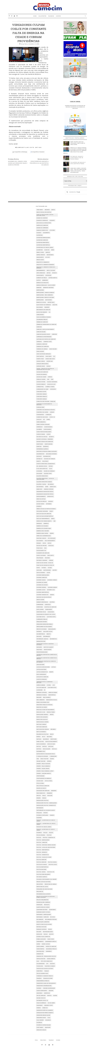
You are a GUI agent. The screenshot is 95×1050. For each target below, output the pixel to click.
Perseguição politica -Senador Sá (46, 805)
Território (40, 971)
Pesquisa (39, 812)
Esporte (50, 501)
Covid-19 (39, 419)
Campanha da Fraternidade (44, 336)
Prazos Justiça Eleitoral (44, 881)
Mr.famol (53, 729)
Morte (52, 714)
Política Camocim (41, 862)
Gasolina (39, 570)
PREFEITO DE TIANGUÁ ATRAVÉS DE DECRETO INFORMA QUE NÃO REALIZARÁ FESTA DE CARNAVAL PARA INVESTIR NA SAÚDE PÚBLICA (75, 150)
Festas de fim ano (42, 545)
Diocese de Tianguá (49, 458)
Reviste (51, 934)
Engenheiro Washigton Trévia (45, 491)
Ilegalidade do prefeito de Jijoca (46, 614)
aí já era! (52, 230)
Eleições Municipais (42, 475)
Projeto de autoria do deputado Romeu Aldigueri (46, 897)
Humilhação (48, 609)
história (52, 602)
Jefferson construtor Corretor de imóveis (47, 658)
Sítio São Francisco (46, 961)
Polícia (51, 832)
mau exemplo (46, 697)
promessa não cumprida (43, 902)
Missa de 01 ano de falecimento (45, 709)
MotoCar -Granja (41, 724)
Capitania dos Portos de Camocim (46, 339)
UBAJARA (51, 990)
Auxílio (39, 280)
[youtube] (14, 16)
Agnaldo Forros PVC (42, 230)
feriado (39, 543)
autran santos (53, 277)
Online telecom (41, 761)
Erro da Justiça (41, 498)
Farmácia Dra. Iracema (43, 530)
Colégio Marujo (41, 384)
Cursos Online (41, 434)
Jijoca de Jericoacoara (43, 667)
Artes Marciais (41, 272)
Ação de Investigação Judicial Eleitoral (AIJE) (45, 215)
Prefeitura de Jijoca (42, 886)
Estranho (48, 503)
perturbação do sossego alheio (46, 810)
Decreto (51, 436)
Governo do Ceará (42, 582)
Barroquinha (40, 290)
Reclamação (40, 919)
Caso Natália (40, 356)
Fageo (51, 511)
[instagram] (17, 16)
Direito (39, 461)
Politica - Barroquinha (43, 840)
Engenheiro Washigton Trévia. (45, 494)
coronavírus (40, 414)
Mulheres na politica (42, 734)
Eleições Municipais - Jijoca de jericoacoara (45, 479)
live (54, 685)
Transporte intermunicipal (44, 985)
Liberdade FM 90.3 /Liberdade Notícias (45, 682)
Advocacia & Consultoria (44, 222)
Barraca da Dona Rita (42, 282)
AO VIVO (47, 257)
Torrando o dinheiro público (45, 975)
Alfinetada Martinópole (43, 245)
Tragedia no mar (47, 978)
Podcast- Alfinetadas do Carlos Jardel (46, 830)
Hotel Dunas (40, 609)
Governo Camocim (42, 577)
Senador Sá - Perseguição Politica (46, 956)
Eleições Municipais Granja (44, 481)
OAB (38, 758)
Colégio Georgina (52, 381)
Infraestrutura (41, 641)
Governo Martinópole (43, 592)
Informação (46, 636)
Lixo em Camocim (41, 687)
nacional (49, 736)
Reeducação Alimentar (43, 921)
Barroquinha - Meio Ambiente (45, 294)
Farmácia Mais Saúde (42, 533)
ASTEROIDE (48, 275)
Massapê (39, 697)
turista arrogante (42, 990)
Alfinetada (40, 235)
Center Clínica (41, 361)
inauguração (52, 629)
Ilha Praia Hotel (51, 616)
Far (54, 521)
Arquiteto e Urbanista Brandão (45, 264)
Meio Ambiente (41, 699)
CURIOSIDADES (47, 429)
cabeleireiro (40, 314)
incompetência (41, 634)
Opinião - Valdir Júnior (43, 768)
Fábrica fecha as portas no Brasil (46, 508)
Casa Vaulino (53, 349)
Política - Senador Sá (49, 837)
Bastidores (48, 299)
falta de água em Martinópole (45, 516)
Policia (45, 832)
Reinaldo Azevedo (42, 929)
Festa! (49, 543)
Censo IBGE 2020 (50, 358)
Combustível (40, 386)
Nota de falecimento (51, 741)
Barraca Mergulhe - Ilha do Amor (46, 285)
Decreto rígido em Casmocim (45, 441)
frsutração (40, 557)
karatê (51, 671)
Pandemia (53, 790)
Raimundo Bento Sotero (43, 912)
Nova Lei (54, 748)
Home (35, 16)
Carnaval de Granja (42, 349)
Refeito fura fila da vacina (44, 924)
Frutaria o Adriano (42, 560)
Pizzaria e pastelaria (42, 815)
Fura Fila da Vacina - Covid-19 (45, 562)
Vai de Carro (51, 1002)
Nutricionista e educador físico (46, 753)
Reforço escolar (41, 926)
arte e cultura (51, 270)
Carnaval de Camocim (43, 346)
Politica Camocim (41, 859)
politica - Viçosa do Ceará (44, 857)
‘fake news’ (40, 209)
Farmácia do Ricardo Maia (44, 528)
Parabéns (49, 793)
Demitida (39, 446)
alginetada (40, 249)
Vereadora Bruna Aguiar (43, 1015)
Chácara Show (41, 366)
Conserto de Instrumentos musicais (44, 404)
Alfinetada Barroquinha (43, 237)
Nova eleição (46, 748)
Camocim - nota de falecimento (45, 329)
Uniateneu (39, 993)
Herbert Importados (42, 602)
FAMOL (53, 518)
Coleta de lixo (51, 384)
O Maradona (53, 756)
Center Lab (50, 361)
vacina (55, 995)
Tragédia (39, 978)
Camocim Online (41, 331)
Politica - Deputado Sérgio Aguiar (46, 844)
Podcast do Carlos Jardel (44, 826)
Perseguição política (42, 800)
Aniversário (50, 254)
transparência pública (43, 980)
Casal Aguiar (40, 351)
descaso (39, 456)
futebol (44, 567)
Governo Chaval (41, 579)
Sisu (38, 961)
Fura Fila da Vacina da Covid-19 (45, 565)
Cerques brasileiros (42, 363)
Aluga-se (47, 249)
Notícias (50, 746)
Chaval (48, 366)
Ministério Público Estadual (44, 704)
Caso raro (49, 356)
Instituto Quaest (48, 647)
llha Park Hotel (52, 687)
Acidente (52, 220)
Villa (49, 1017)
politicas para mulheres (43, 874)
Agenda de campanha (42, 227)
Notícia (45, 746)
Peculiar (50, 795)
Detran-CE (39, 458)
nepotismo (54, 739)
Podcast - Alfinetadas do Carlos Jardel (46, 821)
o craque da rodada (42, 756)
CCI (54, 356)
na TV (43, 736)
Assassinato (40, 275)
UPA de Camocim (41, 995)
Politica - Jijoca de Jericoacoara (46, 847)
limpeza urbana (41, 685)
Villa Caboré (40, 1020)
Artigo (48, 272)
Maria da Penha (53, 692)
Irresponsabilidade (42, 652)
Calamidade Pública (42, 319)
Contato (58, 16)
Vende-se (45, 1007)
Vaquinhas (40, 1005)
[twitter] (12, 16)
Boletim (55, 304)
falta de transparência (43, 518)
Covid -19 (52, 417)
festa (44, 543)
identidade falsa (41, 611)
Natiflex (39, 739)
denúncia (45, 446)
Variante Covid (48, 1005)
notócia (39, 748)
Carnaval (39, 341)
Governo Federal (41, 587)
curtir (48, 434)
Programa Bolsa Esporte (43, 894)
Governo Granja (52, 587)
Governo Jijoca (41, 589)
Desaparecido (40, 453)
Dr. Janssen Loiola (42, 466)
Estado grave (40, 503)
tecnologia (40, 966)
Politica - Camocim (42, 842)
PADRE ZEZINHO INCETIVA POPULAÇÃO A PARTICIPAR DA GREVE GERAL (77, 143)
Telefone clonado (50, 966)
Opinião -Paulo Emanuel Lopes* (45, 771)
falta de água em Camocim (44, 513)
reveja (45, 934)
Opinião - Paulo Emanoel (43, 766)
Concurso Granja (42, 394)
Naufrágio (46, 739)
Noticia (39, 746)
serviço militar (41, 958)
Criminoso (40, 426)
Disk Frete (45, 461)
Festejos (51, 545)
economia (39, 471)
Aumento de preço (42, 277)
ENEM (46, 486)
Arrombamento (41, 270)
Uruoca (49, 995)
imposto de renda (42, 629)
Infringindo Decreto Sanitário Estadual (45, 644)
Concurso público (42, 396)
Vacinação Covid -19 (42, 1000)
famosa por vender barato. (44, 521)
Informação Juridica (42, 638)
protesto (46, 904)
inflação (39, 636)
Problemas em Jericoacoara (44, 889)
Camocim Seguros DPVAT (43, 334)
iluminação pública (42, 619)
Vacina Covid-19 (41, 998)
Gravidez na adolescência (44, 597)
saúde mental (40, 948)
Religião (39, 931)
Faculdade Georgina (42, 511)
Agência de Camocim (42, 225)
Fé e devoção (51, 538)
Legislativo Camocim (42, 676)
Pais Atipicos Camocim (43, 785)
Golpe (48, 572)
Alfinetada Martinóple (43, 242)
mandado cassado (42, 692)
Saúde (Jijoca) (46, 944)
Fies (45, 548)
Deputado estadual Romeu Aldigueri (47, 451)
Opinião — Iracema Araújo (44, 773)
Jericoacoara (40, 664)
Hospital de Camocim (50, 607)
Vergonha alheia (41, 1017)
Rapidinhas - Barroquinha (44, 914)
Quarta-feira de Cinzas (43, 907)
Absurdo (47, 209)
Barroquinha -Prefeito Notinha (45, 297)
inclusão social (47, 631)
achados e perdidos (42, 220)
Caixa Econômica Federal (44, 317)
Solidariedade (41, 963)
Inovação (39, 647)
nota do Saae (51, 744)
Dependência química (42, 448)
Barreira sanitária (48, 287)
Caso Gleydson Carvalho (44, 353)
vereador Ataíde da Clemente (45, 1010)
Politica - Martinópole (43, 849)
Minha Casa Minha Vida (43, 702)
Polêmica (39, 832)
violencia (48, 1020)
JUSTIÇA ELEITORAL (41, 669)
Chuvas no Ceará (41, 376)
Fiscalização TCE (41, 550)
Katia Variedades (41, 674)
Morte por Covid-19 (42, 719)
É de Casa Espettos (42, 468)
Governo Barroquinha (43, 575)
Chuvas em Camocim (42, 371)
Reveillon (39, 934)
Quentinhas (52, 909)
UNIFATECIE (47, 993)
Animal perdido (41, 254)
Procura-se (40, 891)
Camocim (39, 326)
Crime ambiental (41, 421)
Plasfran (39, 817)
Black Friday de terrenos (44, 304)
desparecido (46, 456)
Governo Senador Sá (42, 594)
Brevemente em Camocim (43, 309)
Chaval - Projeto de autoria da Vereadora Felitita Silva (45, 369)
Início (36, 1040)
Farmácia (46, 523)
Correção (48, 414)
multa (51, 734)
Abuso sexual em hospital (44, 212)
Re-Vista (52, 917)
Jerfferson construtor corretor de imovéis (46, 662)
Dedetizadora (48, 444)
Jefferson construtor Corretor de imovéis (47, 655)
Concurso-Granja (42, 398)
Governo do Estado (42, 584)
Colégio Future (41, 381)
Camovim (54, 334)
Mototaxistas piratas (43, 729)
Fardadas (39, 523)
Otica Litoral (48, 780)
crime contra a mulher (43, 424)
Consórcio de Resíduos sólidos (46, 409)
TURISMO (39, 988)
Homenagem (40, 604)
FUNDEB (51, 560)
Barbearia (45, 280)
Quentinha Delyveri (42, 909)
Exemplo (39, 506)
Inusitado (39, 649)
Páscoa (39, 795)
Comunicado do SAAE (42, 389)
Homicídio (48, 604)
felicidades (40, 540)
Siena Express (51, 958)
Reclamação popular (51, 919)
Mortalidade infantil (42, 714)
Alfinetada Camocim (42, 240)
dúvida (51, 466)
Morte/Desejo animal (43, 721)
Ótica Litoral (40, 783)
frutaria (47, 557)
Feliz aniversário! (50, 540)
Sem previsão (40, 951)
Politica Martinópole (42, 867)
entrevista (50, 496)
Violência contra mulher (44, 1025)
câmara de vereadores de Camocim (46, 324)
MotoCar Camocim (42, 726)
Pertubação (40, 807)
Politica (49, 835)
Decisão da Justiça (42, 436)
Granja (52, 594)
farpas (52, 533)
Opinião (49, 761)
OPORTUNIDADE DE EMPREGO (44, 778)
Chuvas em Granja (42, 374)
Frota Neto (51, 555)
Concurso (53, 389)
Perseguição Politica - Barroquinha (47, 802)
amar (52, 249)
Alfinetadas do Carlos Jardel (45, 247)
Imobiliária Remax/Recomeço (45, 624)
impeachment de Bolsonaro (44, 626)
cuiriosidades (48, 426)
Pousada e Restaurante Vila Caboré (46, 879)
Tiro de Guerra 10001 (42, 973)
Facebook (51, 16)
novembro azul (41, 751)
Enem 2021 (39, 489)
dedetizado (40, 444)
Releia (50, 929)
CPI (44, 419)
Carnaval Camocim (42, 344)
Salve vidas (51, 939)
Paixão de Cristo (41, 788)
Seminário (49, 951)
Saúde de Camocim (51, 946)
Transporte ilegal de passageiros (46, 983)
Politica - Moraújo (42, 852)
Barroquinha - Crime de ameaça (45, 292)
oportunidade (40, 775)
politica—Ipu (50, 871)
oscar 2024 (40, 780)
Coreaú (52, 412)
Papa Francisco (41, 793)
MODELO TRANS (51, 712)
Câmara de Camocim (42, 321)
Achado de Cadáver (42, 217)
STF (47, 963)
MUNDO (38, 736)
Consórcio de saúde (42, 412)
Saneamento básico (50, 941)
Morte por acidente (42, 717)
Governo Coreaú (52, 579)
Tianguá (46, 971)
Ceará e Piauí (40, 358)
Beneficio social (41, 302)
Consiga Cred (40, 407)
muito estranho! (41, 731)
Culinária (39, 429)
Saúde (38, 944)
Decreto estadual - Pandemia (45, 439)
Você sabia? (40, 1027)
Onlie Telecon (44, 758)
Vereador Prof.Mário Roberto (45, 1012)
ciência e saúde (41, 379)
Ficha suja (39, 548)
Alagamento (46, 232)
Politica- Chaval (41, 871)
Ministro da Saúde (42, 707)
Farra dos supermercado (44, 535)
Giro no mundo (41, 572)
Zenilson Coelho (41, 1029)
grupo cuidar (40, 599)
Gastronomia (47, 570)
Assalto (54, 272)
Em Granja (51, 484)
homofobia (40, 607)
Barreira (39, 287)
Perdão (39, 798)
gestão (55, 570)
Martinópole (52, 694)
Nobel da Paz (40, 741)
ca (49, 312)
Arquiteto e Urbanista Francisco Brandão (46, 267)
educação (39, 473)
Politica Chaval (52, 862)
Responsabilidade (48, 931)
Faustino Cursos (41, 538)
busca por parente (42, 312)
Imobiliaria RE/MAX (42, 621)
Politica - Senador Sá (43, 854)
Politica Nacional (41, 869)
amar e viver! (40, 252)
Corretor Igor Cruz (42, 417)
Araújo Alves (40, 259)
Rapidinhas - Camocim (43, 917)
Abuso (53, 209)
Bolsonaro (40, 307)
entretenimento (41, 496)
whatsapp (47, 1027)
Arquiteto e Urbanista (43, 262)
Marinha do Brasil (42, 694)
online (52, 758)
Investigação (47, 649)
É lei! (50, 468)
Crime (48, 419)
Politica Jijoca (53, 864)
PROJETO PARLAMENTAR (42, 899)
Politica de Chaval (42, 864)
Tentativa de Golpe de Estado (45, 968)
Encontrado (40, 486)
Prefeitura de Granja (50, 884)
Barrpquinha (40, 299)
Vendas (39, 1007)
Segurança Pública (51, 948)
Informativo (53, 638)
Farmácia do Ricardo (42, 525)
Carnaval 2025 (48, 341)
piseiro (46, 812)
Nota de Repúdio (41, 744)
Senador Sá (40, 953)
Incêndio (39, 631)
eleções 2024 (48, 473)
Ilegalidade (51, 611)
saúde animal (40, 946)
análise (48, 252)
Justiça (54, 667)
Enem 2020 (53, 486)
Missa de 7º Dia (41, 712)
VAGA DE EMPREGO (41, 1002)
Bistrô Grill (51, 302)
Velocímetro (42, 16)
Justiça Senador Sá (42, 671)
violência (39, 1022)
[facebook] (9, 16)
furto (38, 567)
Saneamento (40, 941)
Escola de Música (42, 501)
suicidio (52, 963)
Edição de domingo (49, 471)
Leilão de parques (42, 679)
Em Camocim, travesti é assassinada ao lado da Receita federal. (76, 158)
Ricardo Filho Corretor (43, 936)
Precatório (40, 884)
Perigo (44, 798)
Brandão (47, 307)
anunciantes (40, 257)
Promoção (39, 904)
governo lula (51, 589)
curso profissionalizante (44, 431)
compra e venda (49, 386)
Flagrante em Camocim (43, 552)
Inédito (49, 634)
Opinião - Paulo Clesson (43, 763)
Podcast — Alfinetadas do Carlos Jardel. (46, 824)
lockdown (39, 690)
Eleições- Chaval (41, 484)
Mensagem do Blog (51, 699)
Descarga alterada (51, 453)
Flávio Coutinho (41, 555)
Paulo (44, 795)
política (39, 837)
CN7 (48, 379)
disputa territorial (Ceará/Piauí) (46, 463)
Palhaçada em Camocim (43, 790)
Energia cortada (48, 489)
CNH (52, 379)
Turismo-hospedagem (49, 988)
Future (50, 567)
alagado (39, 232)
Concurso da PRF (41, 391)
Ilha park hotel (41, 616)
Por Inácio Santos (42, 876)
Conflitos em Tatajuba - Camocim (46, 401)
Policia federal (41, 835)
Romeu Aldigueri (41, 939)
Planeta (52, 815)
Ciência (50, 376)
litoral (49, 685)
